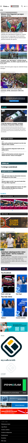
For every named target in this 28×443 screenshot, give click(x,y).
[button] (26, 115)
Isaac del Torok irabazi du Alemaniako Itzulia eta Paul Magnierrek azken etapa (14, 176)
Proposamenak (8, 196)
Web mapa (3, 440)
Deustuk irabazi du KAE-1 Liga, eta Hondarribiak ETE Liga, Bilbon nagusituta (13, 182)
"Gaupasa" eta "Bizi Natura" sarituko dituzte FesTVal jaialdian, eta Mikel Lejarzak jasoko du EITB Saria (13, 62)
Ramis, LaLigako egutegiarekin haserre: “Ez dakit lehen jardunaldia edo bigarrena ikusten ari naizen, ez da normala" (14, 188)
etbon (6, 214)
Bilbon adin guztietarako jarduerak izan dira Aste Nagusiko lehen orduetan (14, 143)
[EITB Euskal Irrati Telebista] (6, 6)
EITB (1, 10)
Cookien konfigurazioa (6, 432)
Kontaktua (3, 438)
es (27, 6)
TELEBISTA (3, 193)
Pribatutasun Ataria (5, 424)
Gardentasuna (4, 435)
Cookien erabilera (5, 429)
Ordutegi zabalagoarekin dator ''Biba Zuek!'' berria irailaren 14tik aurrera (13, 253)
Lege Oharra (4, 426)
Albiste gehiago (7, 138)
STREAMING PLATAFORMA (10, 392)
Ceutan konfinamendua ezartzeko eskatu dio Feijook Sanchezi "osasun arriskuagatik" (13, 154)
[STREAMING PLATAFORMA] (12, 385)
